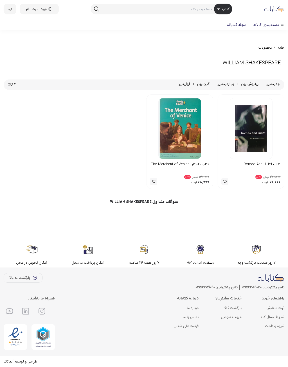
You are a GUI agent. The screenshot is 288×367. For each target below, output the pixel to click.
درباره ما (193, 308)
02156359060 (205, 287)
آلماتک (9, 361)
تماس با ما (191, 317)
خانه (281, 47)
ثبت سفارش (275, 308)
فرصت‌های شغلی (186, 326)
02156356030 (252, 287)
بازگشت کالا (233, 308)
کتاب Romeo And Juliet (262, 164)
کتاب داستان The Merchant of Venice (180, 164)
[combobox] (161, 9)
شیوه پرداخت (274, 326)
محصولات (265, 47)
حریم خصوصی (231, 317)
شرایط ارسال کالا (272, 317)
